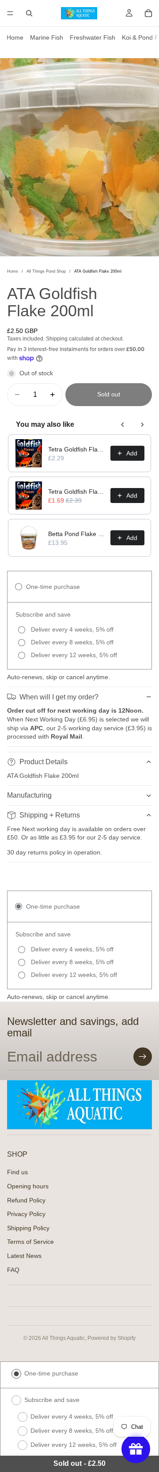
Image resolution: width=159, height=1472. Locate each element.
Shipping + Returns (49, 815)
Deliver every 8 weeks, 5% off (71, 1430)
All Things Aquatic (63, 1338)
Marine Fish (46, 37)
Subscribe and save (52, 1399)
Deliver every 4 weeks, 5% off (71, 1416)
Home (15, 37)
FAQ (13, 1269)
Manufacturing (29, 795)
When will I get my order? (58, 697)
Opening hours (28, 1186)
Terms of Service (30, 1241)
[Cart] (148, 13)
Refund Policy (26, 1199)
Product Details (43, 762)
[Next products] (142, 424)
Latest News (24, 1255)
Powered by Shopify (111, 1338)
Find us (17, 1172)
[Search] (29, 13)
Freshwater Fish (92, 37)
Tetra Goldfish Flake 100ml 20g (76, 449)
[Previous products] (122, 424)
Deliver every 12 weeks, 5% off (73, 1444)
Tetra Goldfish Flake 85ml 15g (76, 491)
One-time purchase (51, 1373)
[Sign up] (142, 1056)
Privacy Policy (26, 1213)
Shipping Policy (28, 1227)
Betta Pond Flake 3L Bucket (76, 533)
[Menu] (10, 13)
